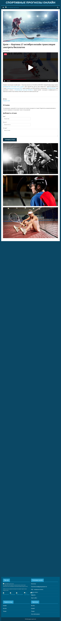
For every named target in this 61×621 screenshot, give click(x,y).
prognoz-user (6, 101)
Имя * (4, 116)
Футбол (5, 608)
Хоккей (4, 605)
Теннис (4, 611)
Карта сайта (34, 598)
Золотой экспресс (35, 614)
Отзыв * (5, 128)
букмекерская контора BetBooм (24, 90)
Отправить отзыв (10, 139)
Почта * (5, 122)
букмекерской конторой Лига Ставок (13, 86)
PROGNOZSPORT (51, 88)
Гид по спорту (34, 592)
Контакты (33, 584)
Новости (33, 595)
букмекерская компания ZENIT (14, 88)
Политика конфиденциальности (39, 586)
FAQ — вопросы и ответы (37, 589)
